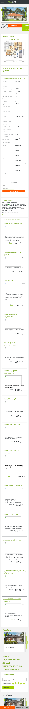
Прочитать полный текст (9, 215)
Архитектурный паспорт (12, 540)
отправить (7, 688)
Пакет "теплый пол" (10, 514)
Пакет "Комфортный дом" (13, 485)
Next (25, 14)
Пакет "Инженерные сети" (13, 224)
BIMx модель (8, 281)
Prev (3, 14)
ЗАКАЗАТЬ (15, 25)
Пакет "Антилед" (9, 399)
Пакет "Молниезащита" (12, 425)
